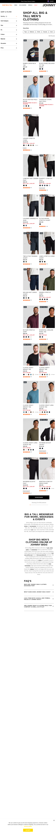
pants (27, 549)
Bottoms (32, 31)
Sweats (45, 31)
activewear (34, 549)
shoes (26, 526)
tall (32, 529)
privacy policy (28, 826)
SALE (35, 5)
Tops (25, 31)
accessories (33, 526)
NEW (15, 5)
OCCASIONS (22, 5)
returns (32, 569)
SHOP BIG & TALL (7, 5)
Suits (51, 31)
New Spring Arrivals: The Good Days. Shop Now (28, 1)
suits (48, 547)
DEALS (30, 5)
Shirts (38, 31)
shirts (51, 547)
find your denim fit (41, 555)
